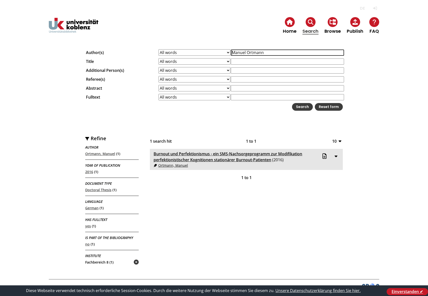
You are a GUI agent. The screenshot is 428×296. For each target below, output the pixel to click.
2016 (89, 171)
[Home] (73, 29)
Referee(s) (95, 79)
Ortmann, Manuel (100, 153)
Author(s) (95, 52)
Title (90, 61)
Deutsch (362, 8)
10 (334, 141)
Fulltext (93, 97)
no (87, 244)
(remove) (126, 262)
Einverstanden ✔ (407, 291)
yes (88, 226)
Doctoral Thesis (98, 190)
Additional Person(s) (105, 70)
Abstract (94, 88)
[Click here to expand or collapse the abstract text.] (336, 156)
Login (375, 8)
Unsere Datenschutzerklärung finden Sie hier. (318, 290)
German (92, 208)
